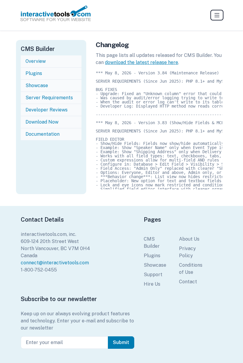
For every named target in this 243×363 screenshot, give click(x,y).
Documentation (43, 134)
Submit (121, 342)
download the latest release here (141, 62)
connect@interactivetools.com (55, 263)
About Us (189, 239)
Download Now (41, 122)
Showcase (36, 85)
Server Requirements (49, 97)
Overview (35, 61)
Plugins (33, 73)
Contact (188, 281)
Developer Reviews (46, 110)
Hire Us (152, 284)
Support (153, 274)
